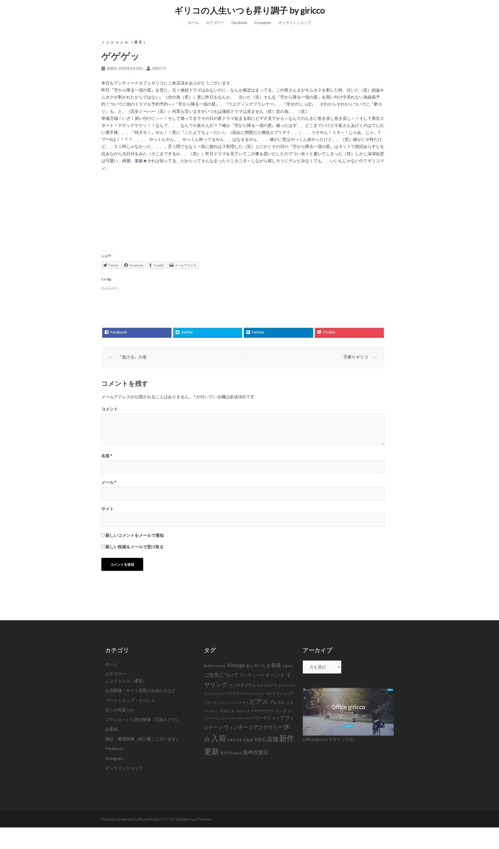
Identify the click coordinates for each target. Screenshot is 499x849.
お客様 (111, 729)
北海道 (248, 740)
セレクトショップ (279, 693)
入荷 (218, 738)
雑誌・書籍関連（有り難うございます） (142, 738)
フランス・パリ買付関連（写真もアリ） (142, 719)
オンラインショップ (294, 22)
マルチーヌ (242, 711)
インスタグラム (242, 685)
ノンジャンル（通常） (124, 42)
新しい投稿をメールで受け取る (135, 546)
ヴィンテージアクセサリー (253, 727)
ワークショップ (269, 717)
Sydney (182, 819)
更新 (211, 751)
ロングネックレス (242, 718)
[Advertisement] (243, 212)
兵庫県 (231, 740)
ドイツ (208, 702)
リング (281, 710)
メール (108, 482)
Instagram (262, 22)
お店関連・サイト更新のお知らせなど (140, 690)
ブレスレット (281, 702)
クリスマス (230, 693)
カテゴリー (215, 22)
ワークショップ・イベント (130, 700)
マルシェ (227, 710)
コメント (109, 408)
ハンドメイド (238, 702)
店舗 (272, 738)
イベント (275, 675)
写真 (239, 740)
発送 (223, 753)
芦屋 (230, 753)
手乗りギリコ (355, 356)
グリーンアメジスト (252, 693)
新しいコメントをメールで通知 (135, 535)
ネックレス (220, 702)
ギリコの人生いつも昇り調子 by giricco (249, 10)
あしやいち (256, 665)
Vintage (236, 665)
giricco (159, 68)
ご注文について (221, 675)
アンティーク (251, 675)
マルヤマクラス (262, 711)
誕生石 (238, 753)
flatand (209, 666)
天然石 (260, 739)
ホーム (193, 22)
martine (220, 666)
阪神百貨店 (255, 752)
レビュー (225, 718)
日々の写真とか (119, 709)
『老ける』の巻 (132, 356)
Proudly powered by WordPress (130, 819)
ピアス (259, 701)
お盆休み (287, 666)
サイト (107, 508)
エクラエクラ (267, 685)
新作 (286, 738)
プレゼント (211, 711)
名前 (106, 455)
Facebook (239, 22)
